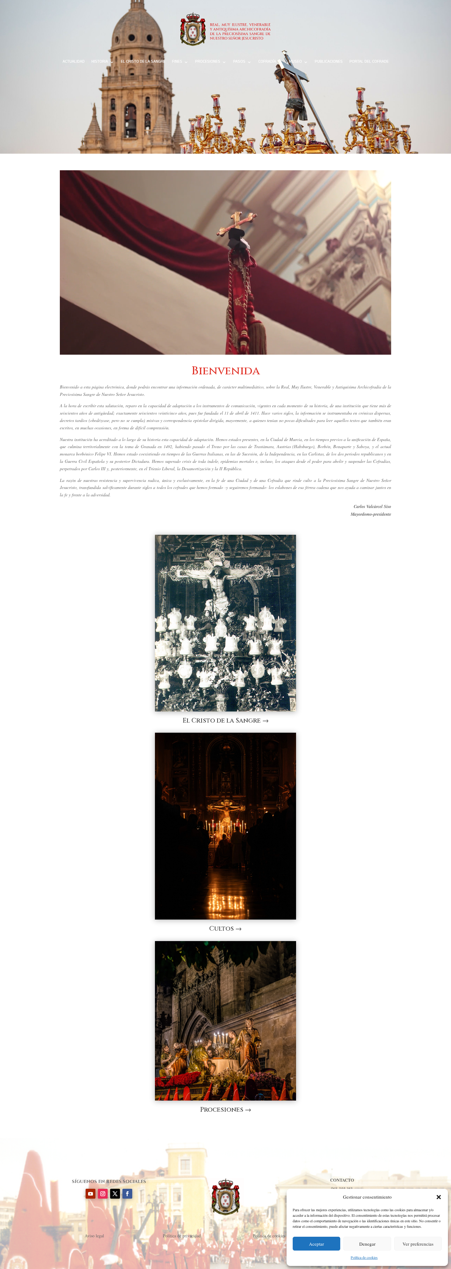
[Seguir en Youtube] (90, 1194)
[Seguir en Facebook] (127, 1194)
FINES (177, 62)
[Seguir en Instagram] (103, 1194)
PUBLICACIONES (329, 62)
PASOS (239, 62)
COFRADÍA (267, 62)
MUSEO (295, 62)
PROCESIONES (207, 62)
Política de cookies (364, 1257)
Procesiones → (225, 1109)
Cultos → (225, 928)
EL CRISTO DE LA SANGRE (143, 62)
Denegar (367, 1244)
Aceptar (316, 1244)
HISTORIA (99, 62)
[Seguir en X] (115, 1194)
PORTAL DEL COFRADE (369, 62)
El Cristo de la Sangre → (226, 720)
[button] (439, 1197)
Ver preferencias (418, 1244)
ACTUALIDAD (74, 62)
